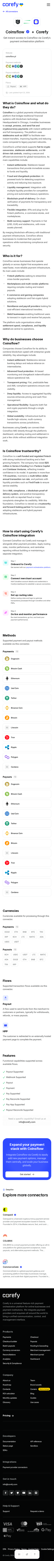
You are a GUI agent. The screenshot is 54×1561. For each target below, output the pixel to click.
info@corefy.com (27, 1122)
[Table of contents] (19, 1554)
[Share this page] (27, 1554)
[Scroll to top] (35, 1554)
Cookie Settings (47, 1549)
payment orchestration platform (38, 567)
